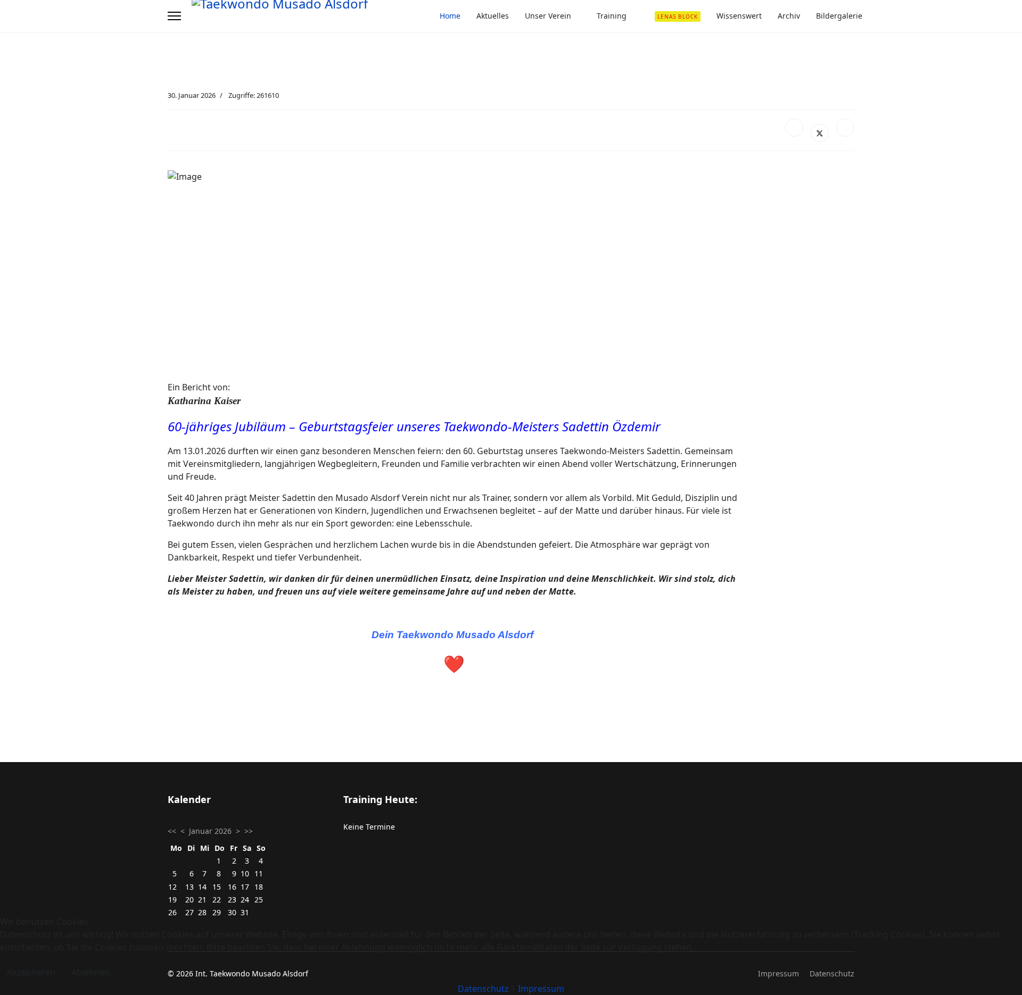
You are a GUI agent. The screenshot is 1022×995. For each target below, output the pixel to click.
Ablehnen (90, 972)
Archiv (789, 16)
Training (612, 16)
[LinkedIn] (845, 128)
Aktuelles (492, 16)
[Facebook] (794, 128)
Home (450, 16)
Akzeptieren (31, 972)
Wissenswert (739, 16)
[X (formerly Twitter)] (820, 133)
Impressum (541, 988)
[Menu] (174, 16)
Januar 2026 (210, 831)
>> (248, 831)
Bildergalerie (839, 16)
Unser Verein (548, 16)
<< (172, 831)
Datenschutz (483, 988)
